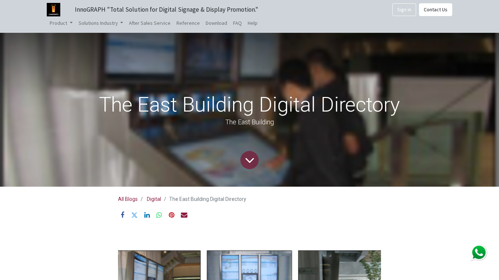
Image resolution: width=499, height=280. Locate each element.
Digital (154, 199)
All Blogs (128, 199)
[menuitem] (150, 23)
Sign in (404, 9)
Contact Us (435, 9)
